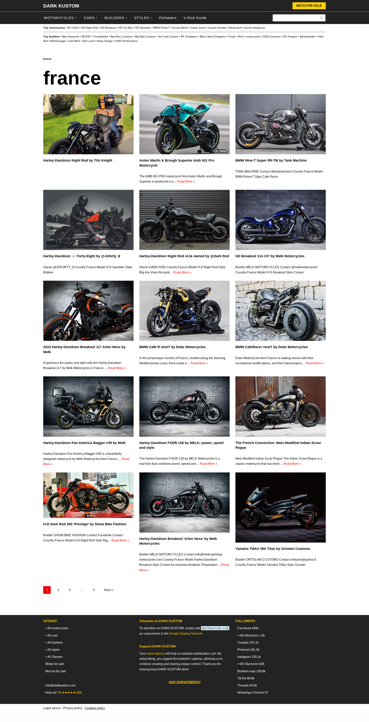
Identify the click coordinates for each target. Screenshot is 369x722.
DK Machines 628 (252, 664)
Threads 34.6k (247, 685)
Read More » (186, 181)
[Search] (321, 18)
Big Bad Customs (145, 36)
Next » (108, 590)
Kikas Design (105, 40)
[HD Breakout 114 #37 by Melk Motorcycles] (280, 220)
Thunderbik (100, 36)
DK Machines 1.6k (252, 635)
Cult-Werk (74, 40)
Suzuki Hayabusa (254, 27)
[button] (76, 18)
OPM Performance (126, 40)
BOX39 (86, 36)
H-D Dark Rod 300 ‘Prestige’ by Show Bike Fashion (84, 524)
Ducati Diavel (180, 27)
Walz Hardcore (70, 36)
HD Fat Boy (126, 27)
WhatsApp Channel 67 (252, 692)
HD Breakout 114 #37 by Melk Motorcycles (269, 256)
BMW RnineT (161, 27)
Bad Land (88, 40)
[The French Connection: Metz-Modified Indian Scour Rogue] (280, 406)
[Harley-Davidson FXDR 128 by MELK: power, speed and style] (184, 406)
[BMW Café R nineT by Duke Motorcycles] (184, 311)
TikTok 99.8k (245, 678)
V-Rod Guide (195, 18)
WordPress (77, 717)
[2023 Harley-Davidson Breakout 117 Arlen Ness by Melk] (88, 311)
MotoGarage (58, 40)
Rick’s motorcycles (249, 36)
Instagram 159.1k (249, 656)
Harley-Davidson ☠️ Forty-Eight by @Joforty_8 (81, 256)
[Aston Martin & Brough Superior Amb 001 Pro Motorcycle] (184, 124)
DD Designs (290, 36)
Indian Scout (198, 27)
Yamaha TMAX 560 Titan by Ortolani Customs (272, 549)
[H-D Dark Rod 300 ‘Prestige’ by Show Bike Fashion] (88, 495)
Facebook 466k (247, 628)
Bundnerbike (307, 36)
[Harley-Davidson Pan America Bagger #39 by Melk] (88, 406)
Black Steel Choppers (213, 36)
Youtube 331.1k (248, 642)
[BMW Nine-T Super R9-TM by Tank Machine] (280, 124)
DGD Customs (271, 36)
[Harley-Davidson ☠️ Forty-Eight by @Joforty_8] (88, 220)
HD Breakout (108, 27)
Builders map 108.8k (251, 671)
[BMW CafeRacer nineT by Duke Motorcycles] (280, 311)
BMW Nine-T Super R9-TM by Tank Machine (271, 160)
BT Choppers (189, 36)
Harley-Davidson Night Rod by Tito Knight (77, 160)
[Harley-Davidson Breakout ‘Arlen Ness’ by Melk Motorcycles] (184, 502)
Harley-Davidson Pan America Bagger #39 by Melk (84, 443)
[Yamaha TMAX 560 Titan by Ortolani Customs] (280, 507)
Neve (47, 717)
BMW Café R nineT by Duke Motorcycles (172, 347)
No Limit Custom (168, 36)
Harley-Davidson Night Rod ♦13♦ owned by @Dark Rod (184, 256)
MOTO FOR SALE (309, 5)
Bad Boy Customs (121, 36)
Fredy (231, 36)
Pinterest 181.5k (248, 649)
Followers (168, 18)
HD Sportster (143, 27)
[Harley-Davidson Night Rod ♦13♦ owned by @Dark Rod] (184, 220)
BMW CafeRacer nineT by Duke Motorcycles (271, 347)
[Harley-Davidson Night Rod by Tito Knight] (88, 124)
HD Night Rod (89, 27)
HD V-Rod (73, 27)
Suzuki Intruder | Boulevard (224, 27)
